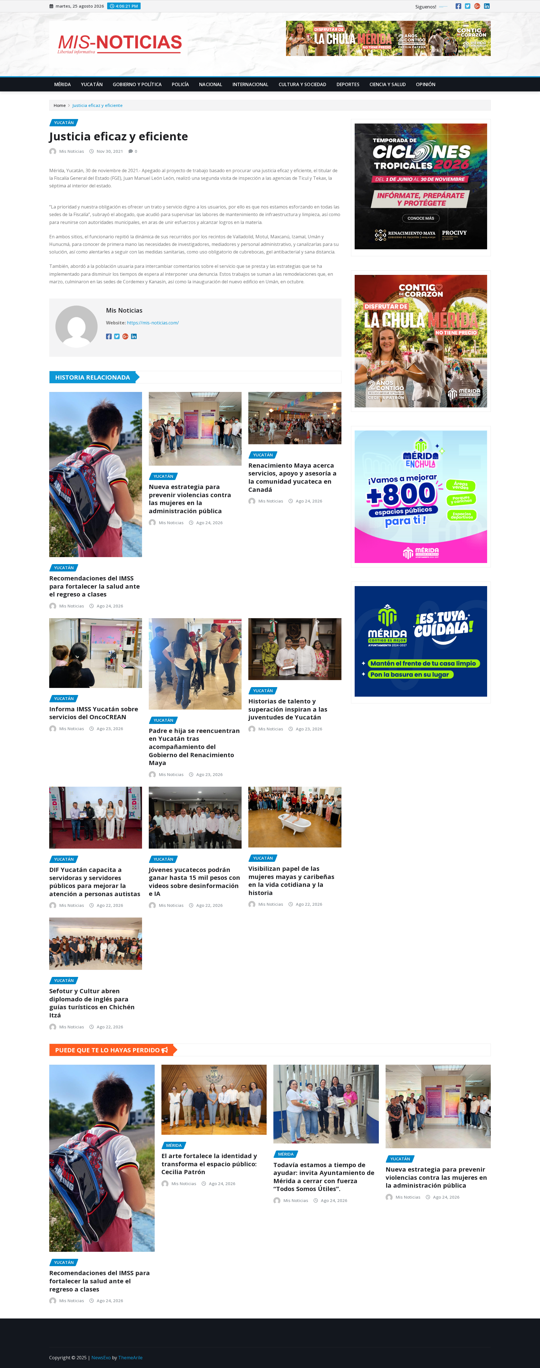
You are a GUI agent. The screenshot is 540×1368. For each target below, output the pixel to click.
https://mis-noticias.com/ (153, 323)
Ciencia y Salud (388, 84)
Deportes (348, 84)
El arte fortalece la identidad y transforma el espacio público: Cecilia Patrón (209, 1163)
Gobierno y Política (137, 84)
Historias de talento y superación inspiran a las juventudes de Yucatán (287, 709)
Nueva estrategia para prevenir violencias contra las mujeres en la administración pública (190, 498)
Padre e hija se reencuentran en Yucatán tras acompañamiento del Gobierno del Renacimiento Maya (194, 746)
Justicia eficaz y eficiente (98, 105)
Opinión (425, 84)
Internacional (251, 84)
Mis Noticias (71, 151)
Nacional (210, 84)
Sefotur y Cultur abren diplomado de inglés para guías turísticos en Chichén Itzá (92, 1002)
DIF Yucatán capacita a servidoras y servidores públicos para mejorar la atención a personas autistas (94, 881)
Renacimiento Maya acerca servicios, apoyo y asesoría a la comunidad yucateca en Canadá (292, 477)
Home (60, 105)
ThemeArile (130, 1357)
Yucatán (92, 84)
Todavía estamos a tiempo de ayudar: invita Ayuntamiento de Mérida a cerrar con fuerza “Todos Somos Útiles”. (323, 1176)
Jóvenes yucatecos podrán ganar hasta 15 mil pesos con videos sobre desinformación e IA (194, 881)
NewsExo (101, 1357)
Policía (180, 84)
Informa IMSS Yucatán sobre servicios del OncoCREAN (93, 713)
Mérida (62, 84)
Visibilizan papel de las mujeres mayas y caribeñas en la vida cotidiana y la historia (291, 880)
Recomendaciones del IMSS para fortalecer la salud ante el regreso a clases (94, 586)
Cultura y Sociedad (303, 84)
